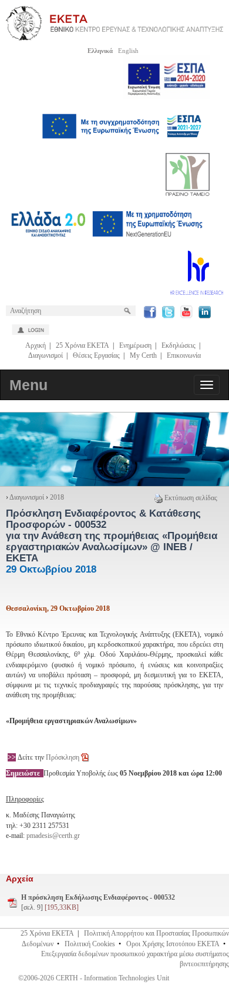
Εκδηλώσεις (178, 345)
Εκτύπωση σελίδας (190, 498)
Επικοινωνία (184, 355)
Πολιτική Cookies (90, 944)
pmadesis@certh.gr (53, 835)
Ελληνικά (100, 50)
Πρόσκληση (62, 757)
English (128, 50)
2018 (57, 497)
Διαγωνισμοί (45, 355)
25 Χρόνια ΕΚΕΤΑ (82, 345)
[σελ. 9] (98, 902)
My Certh (143, 355)
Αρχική (35, 345)
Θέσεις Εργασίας (96, 355)
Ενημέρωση (135, 345)
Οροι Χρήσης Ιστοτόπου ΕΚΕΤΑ (173, 944)
